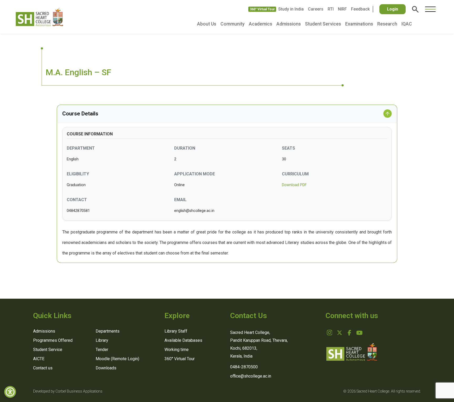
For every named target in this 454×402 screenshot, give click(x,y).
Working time (176, 349)
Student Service (47, 349)
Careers (315, 9)
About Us (206, 24)
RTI (331, 9)
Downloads (106, 367)
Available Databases (183, 340)
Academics (260, 24)
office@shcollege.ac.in (250, 376)
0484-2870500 (244, 366)
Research (387, 24)
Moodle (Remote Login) (117, 358)
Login (392, 9)
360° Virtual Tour (262, 9)
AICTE (38, 358)
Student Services (323, 24)
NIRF (342, 9)
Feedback (360, 9)
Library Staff (175, 331)
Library (102, 340)
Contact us (43, 367)
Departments (108, 331)
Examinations (359, 24)
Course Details (80, 113)
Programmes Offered (53, 340)
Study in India (291, 9)
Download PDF (294, 185)
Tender (102, 349)
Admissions (288, 24)
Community (232, 24)
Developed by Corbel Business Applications (67, 391)
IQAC (406, 24)
